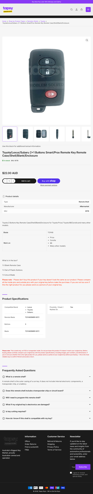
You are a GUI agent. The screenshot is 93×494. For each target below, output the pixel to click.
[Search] (71, 9)
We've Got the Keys (53, 491)
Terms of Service (54, 450)
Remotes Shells (32, 21)
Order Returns (30, 444)
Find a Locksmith (31, 447)
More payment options (48, 185)
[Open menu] (88, 9)
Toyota (42, 21)
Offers (27, 441)
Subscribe (83, 467)
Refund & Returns (54, 441)
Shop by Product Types (17, 21)
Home (4, 21)
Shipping (51, 444)
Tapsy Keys (42, 491)
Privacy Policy (53, 447)
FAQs (27, 450)
